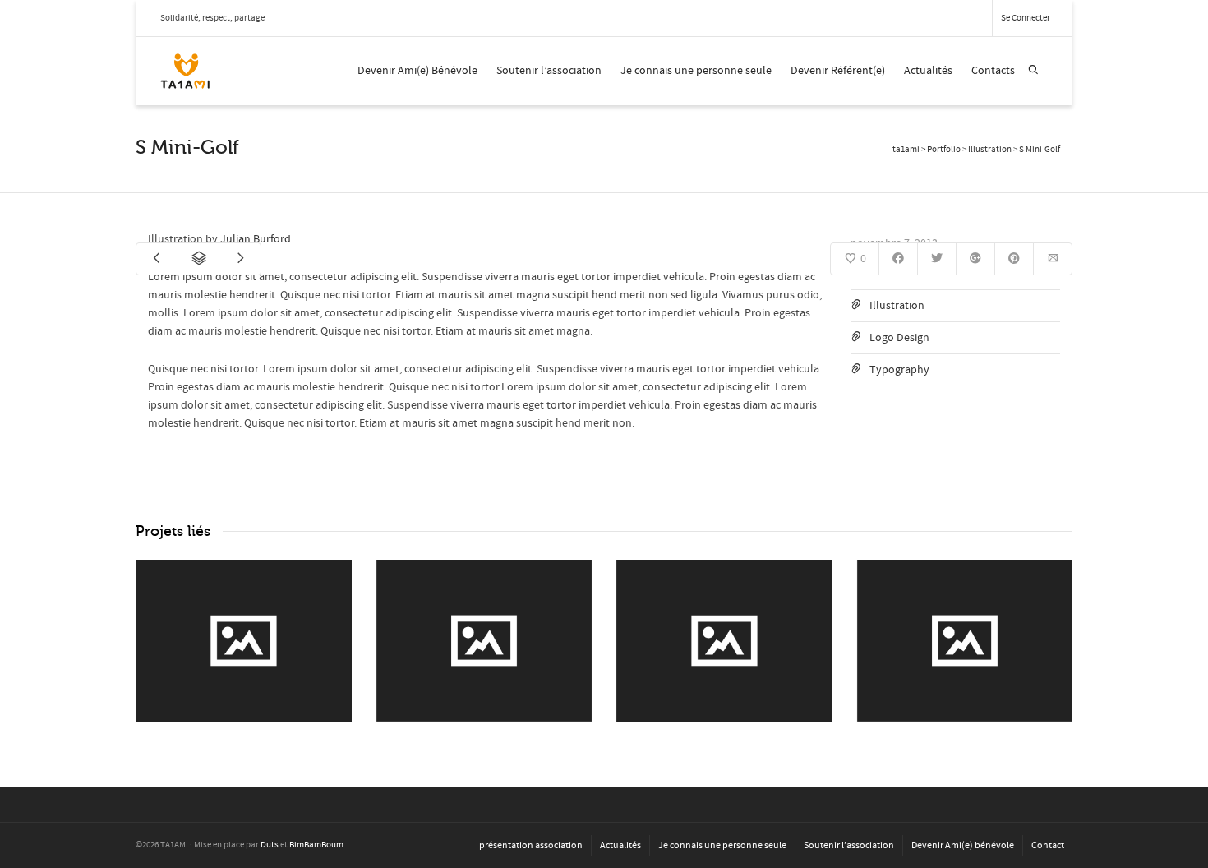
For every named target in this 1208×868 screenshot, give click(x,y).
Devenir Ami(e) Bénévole (417, 70)
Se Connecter (1025, 18)
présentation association (531, 845)
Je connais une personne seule (696, 70)
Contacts (993, 70)
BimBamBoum (316, 845)
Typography (899, 369)
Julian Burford (255, 239)
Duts (270, 845)
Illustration (896, 305)
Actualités (928, 70)
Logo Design (899, 337)
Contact (1047, 845)
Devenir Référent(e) (838, 70)
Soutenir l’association (549, 70)
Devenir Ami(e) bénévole (962, 845)
